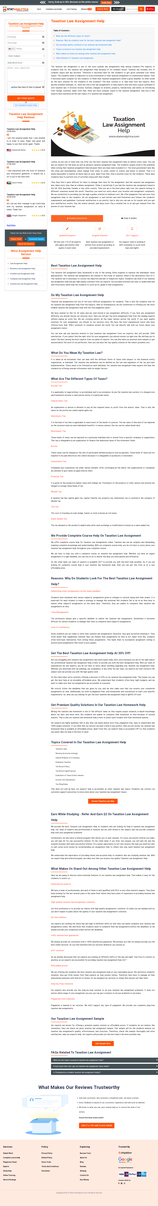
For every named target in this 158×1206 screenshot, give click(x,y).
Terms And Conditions (50, 1166)
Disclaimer (46, 1171)
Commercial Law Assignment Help (23, 284)
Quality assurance (78, 218)
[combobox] (12, 49)
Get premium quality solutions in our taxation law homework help (84, 45)
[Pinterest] (121, 1183)
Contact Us (84, 1175)
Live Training (71, 9)
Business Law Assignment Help (22, 268)
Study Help (7, 1171)
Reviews (84, 9)
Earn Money (84, 1180)
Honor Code (46, 1162)
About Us (83, 1158)
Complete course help (54, 9)
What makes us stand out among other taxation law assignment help (85, 54)
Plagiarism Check (10, 1162)
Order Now (106, 3)
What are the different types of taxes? (73, 36)
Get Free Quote (26, 98)
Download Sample (36, 239)
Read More (11, 225)
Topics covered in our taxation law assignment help (78, 49)
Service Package (9, 1180)
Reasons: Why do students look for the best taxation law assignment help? (88, 40)
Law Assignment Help (18, 263)
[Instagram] (124, 1183)
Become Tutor (85, 1153)
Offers (151, 9)
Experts (6, 1166)
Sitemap (83, 1171)
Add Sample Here (102, 1043)
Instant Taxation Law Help (103, 801)
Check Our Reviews (26, 244)
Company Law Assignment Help (22, 279)
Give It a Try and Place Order (96, 1125)
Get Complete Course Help (26, 105)
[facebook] (118, 1183)
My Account (118, 9)
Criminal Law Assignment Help (22, 274)
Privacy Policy (47, 1153)
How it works (130, 218)
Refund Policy (47, 1158)
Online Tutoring (9, 1175)
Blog (82, 1162)
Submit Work (102, 9)
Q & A (39, 9)
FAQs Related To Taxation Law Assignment (75, 58)
